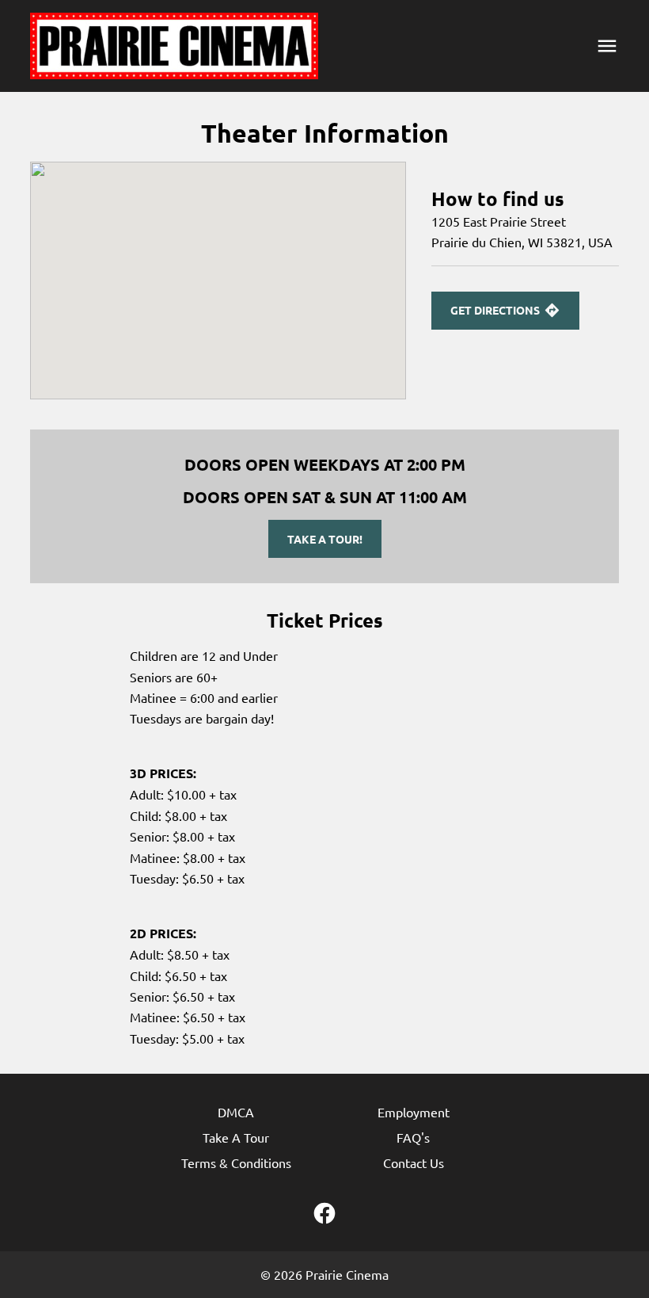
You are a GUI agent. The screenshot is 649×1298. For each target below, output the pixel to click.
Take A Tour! (324, 539)
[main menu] (607, 46)
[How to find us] (218, 280)
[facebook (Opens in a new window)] (324, 1213)
